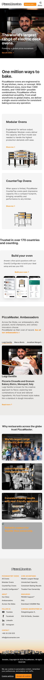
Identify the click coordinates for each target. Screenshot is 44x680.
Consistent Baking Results (31, 586)
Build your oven (29, 4)
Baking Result (10, 499)
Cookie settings (8, 676)
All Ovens (5, 579)
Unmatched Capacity (29, 582)
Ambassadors (7, 600)
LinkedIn (9, 620)
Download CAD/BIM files (30, 604)
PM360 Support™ (28, 597)
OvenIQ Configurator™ (10, 589)
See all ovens (7, 53)
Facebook (10, 616)
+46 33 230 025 (8, 633)
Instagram (10, 625)
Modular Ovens (8, 582)
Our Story (5, 597)
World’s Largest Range (30, 579)
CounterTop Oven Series (11, 117)
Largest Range (10, 440)
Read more (6, 404)
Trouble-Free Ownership (30, 589)
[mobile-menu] (39, 3)
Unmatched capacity (13, 469)
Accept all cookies (24, 676)
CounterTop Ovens (9, 586)
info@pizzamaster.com (11, 637)
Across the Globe (8, 604)
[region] (22, 672)
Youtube (9, 612)
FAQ (22, 600)
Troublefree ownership (14, 528)
